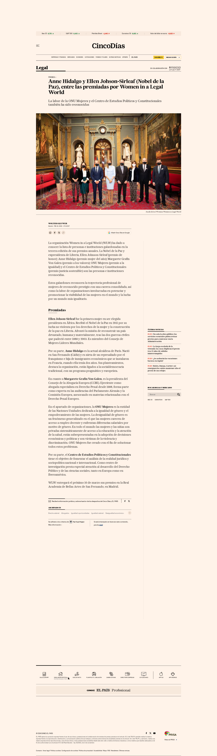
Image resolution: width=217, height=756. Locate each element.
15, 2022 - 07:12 (61, 226)
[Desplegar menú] (38, 46)
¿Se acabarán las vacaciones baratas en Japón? (162, 359)
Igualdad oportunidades (80, 513)
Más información (54, 525)
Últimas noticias (115, 57)
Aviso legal (46, 750)
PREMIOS (51, 77)
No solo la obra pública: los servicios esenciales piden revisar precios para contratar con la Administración (162, 337)
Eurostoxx (158, 400)
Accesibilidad (98, 750)
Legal (42, 67)
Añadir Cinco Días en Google (120, 233)
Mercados (71, 57)
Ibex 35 (44, 33)
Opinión (125, 57)
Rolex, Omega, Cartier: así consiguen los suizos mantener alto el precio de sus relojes (164, 368)
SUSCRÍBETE (158, 57)
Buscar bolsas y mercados (160, 388)
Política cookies (55, 750)
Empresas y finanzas (58, 57)
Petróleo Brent (97, 33)
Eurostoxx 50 (126, 33)
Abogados (65, 513)
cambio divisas (111, 677)
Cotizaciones (89, 57)
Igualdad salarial (97, 513)
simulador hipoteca (60, 677)
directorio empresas (127, 677)
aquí (101, 525)
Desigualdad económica (114, 513)
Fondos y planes (101, 57)
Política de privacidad (86, 750)
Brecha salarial (53, 513)
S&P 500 (69, 33)
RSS (108, 750)
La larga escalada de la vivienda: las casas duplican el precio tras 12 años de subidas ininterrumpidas (164, 350)
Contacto (39, 750)
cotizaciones (144, 677)
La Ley (174, 68)
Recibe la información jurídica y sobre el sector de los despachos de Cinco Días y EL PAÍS (85, 501)
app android (173, 677)
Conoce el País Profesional (108, 690)
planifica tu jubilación (94, 677)
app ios (161, 677)
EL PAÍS (133, 56)
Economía (79, 57)
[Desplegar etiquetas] (129, 513)
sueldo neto (77, 677)
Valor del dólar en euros (158, 33)
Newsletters (114, 750)
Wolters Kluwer (57, 223)
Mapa (105, 750)
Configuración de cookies (70, 750)
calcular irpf (44, 677)
